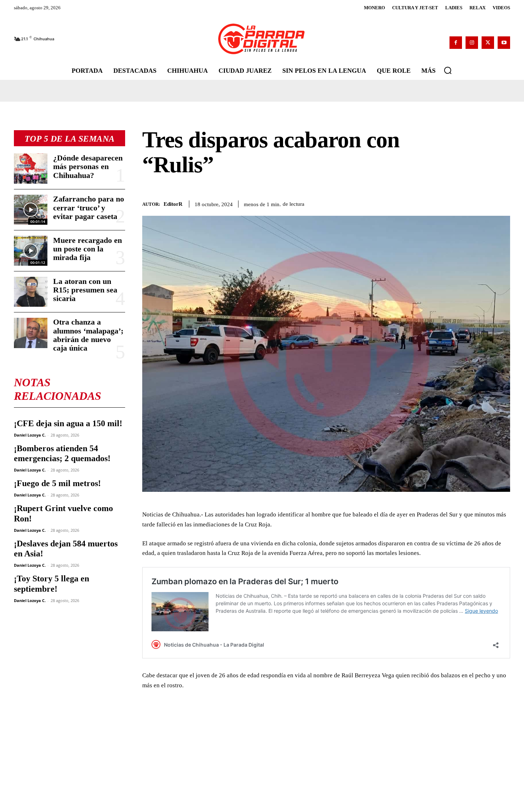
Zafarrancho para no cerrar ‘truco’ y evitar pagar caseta (88, 207)
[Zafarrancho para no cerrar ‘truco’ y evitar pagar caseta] (30, 210)
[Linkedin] (486, 202)
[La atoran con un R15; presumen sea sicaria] (30, 292)
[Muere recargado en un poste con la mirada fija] (30, 251)
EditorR (173, 204)
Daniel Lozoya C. (30, 435)
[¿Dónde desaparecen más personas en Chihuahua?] (30, 168)
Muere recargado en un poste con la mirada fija (87, 249)
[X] (488, 42)
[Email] (503, 202)
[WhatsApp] (470, 202)
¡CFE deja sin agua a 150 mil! (68, 423)
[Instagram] (472, 42)
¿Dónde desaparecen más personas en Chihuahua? (88, 166)
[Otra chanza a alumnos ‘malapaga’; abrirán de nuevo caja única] (30, 333)
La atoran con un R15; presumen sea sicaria (85, 290)
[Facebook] (455, 42)
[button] (447, 70)
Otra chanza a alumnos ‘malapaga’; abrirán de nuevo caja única (88, 334)
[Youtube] (504, 42)
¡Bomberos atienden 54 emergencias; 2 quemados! (62, 453)
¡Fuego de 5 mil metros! (57, 483)
